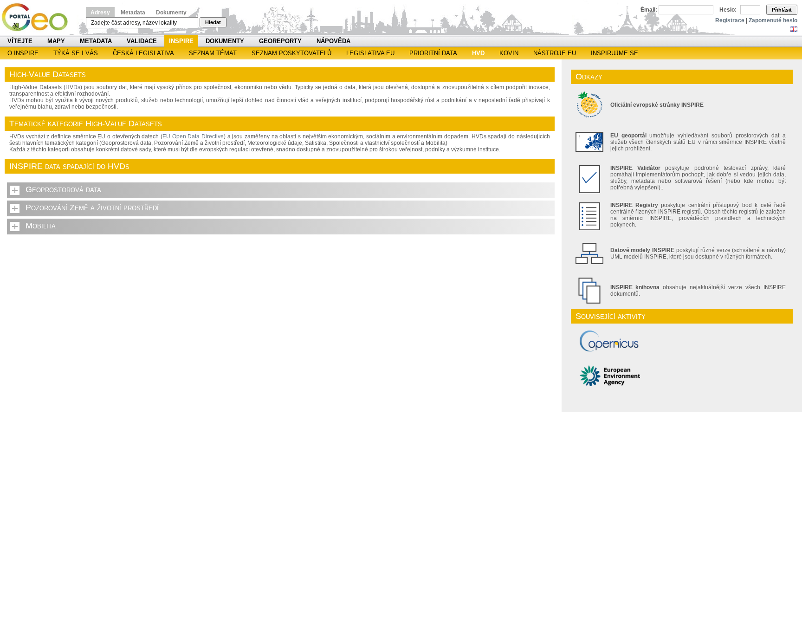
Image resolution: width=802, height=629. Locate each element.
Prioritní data (433, 53)
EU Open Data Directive (193, 136)
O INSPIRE (23, 53)
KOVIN (508, 53)
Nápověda (333, 41)
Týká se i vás (75, 53)
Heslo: (728, 9)
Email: (648, 9)
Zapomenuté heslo (773, 20)
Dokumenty (171, 12)
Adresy (100, 12)
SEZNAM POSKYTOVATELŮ (291, 53)
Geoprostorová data (63, 189)
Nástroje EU (554, 53)
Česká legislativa (143, 53)
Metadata (133, 12)
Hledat (213, 22)
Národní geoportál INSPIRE (38, 17)
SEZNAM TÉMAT (213, 53)
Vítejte (19, 41)
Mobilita (41, 225)
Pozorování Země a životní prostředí (92, 207)
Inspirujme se (614, 53)
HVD (478, 53)
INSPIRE (181, 41)
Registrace (729, 20)
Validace (142, 41)
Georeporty (280, 41)
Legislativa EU (370, 53)
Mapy (56, 41)
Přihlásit (782, 10)
